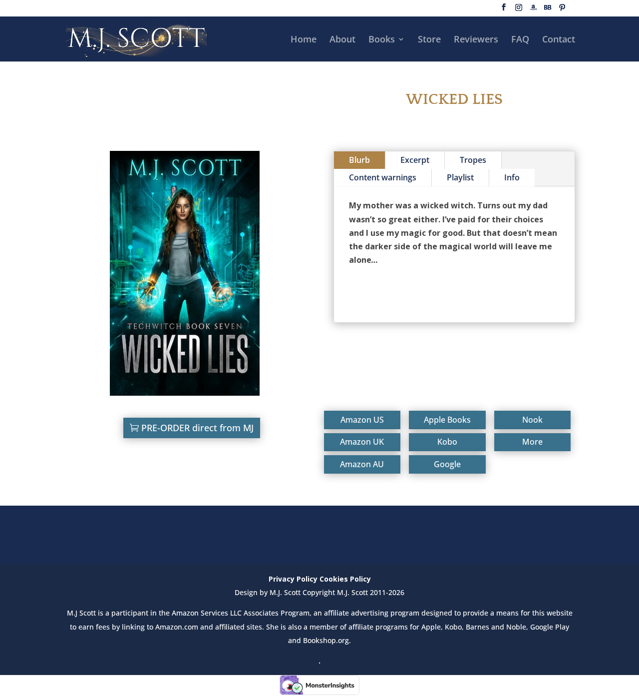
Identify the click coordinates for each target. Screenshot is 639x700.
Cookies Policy (345, 579)
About (342, 40)
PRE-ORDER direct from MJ (197, 428)
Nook (532, 419)
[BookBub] (548, 10)
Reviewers (476, 40)
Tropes (473, 159)
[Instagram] (519, 10)
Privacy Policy (293, 579)
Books (381, 40)
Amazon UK (362, 441)
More (532, 441)
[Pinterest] (562, 10)
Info (512, 177)
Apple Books (447, 419)
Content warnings (382, 177)
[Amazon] (533, 10)
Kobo (447, 441)
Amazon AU (362, 464)
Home (304, 40)
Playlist (460, 177)
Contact (558, 40)
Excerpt (414, 159)
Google (447, 464)
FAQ (520, 40)
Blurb (359, 159)
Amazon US (362, 419)
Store (429, 40)
